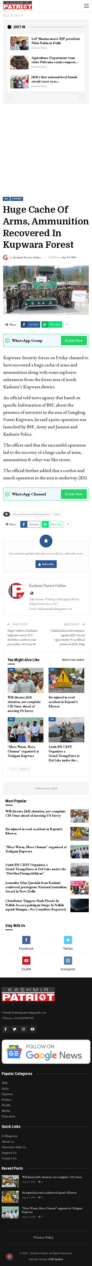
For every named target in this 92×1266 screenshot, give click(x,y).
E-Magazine (10, 1136)
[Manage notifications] (9, 1256)
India (5, 1088)
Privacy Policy (44, 1237)
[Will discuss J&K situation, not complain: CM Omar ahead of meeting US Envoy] (25, 680)
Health (6, 1105)
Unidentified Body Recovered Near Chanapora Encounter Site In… (61, 81)
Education (8, 1116)
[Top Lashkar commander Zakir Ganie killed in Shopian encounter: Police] (25, 62)
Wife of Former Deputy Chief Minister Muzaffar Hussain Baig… (62, 40)
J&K (6, 199)
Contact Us (9, 1158)
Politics (6, 1099)
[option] (52, 65)
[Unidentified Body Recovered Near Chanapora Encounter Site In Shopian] (25, 82)
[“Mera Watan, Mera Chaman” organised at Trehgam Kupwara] (25, 729)
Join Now (76, 340)
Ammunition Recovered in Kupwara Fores (31, 514)
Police (57, 514)
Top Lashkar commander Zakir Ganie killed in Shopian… (60, 59)
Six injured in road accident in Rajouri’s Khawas (49, 1192)
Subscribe (48, 564)
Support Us (9, 1152)
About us (8, 1141)
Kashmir (17, 199)
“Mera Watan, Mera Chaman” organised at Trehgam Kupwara (52, 1210)
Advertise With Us (14, 1147)
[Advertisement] (46, 146)
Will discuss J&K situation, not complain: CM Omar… (52, 1177)
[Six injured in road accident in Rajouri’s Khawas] (66, 680)
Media (6, 1110)
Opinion (7, 1094)
